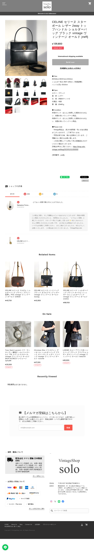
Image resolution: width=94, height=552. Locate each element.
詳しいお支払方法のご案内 (36, 508)
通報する (85, 180)
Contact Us (28, 524)
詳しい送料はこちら (38, 476)
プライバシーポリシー (49, 524)
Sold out (70, 62)
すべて (12, 194)
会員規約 (37, 524)
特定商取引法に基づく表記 (12, 526)
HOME (7, 524)
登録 (68, 427)
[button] (6, 338)
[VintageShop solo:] (69, 466)
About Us (14, 524)
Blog (21, 524)
